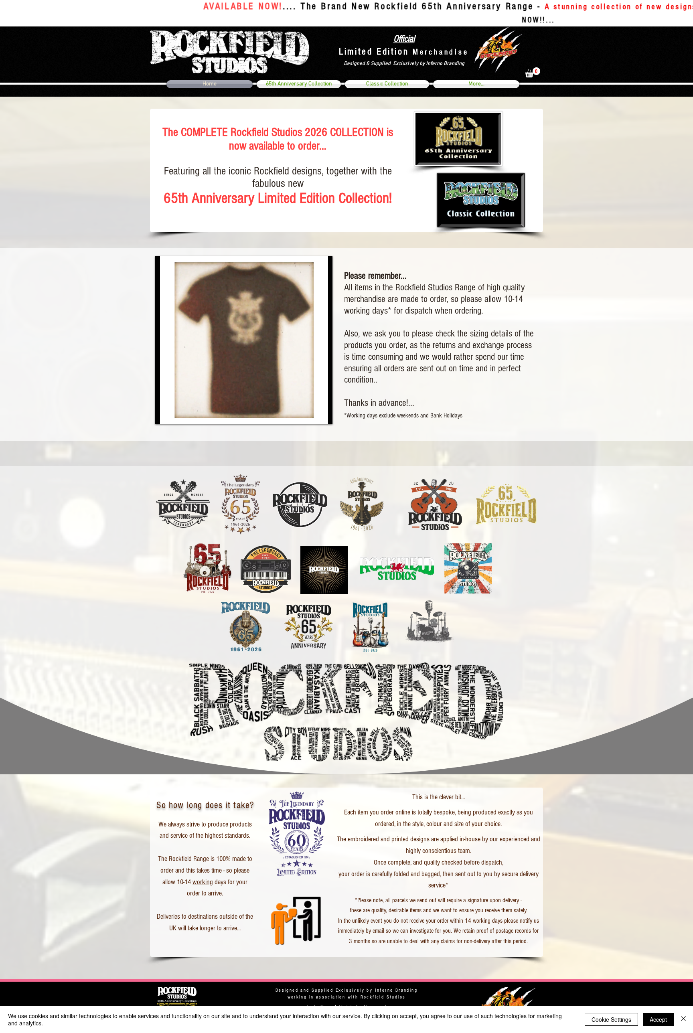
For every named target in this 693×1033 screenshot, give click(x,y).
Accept (658, 1019)
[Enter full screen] (321, 413)
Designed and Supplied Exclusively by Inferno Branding (346, 990)
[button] (532, 72)
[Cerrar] (683, 1019)
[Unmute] (179, 413)
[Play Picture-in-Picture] (308, 413)
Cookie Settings (611, 1019)
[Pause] (165, 413)
